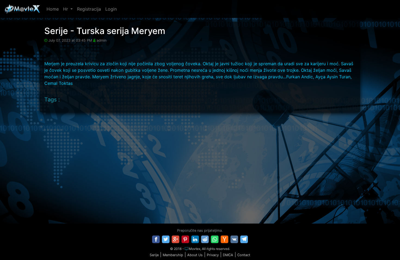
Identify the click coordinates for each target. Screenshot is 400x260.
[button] (384, 244)
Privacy (213, 255)
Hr (66, 9)
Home (53, 9)
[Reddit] (205, 239)
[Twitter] (166, 239)
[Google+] (175, 239)
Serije (154, 255)
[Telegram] (244, 239)
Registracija (89, 9)
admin (101, 40)
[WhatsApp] (215, 239)
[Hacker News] (224, 239)
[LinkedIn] (195, 239)
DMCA (228, 255)
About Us (195, 255)
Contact (243, 255)
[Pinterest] (185, 239)
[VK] (234, 239)
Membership (173, 255)
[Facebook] (156, 239)
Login (111, 9)
